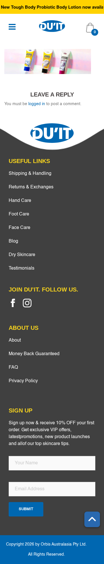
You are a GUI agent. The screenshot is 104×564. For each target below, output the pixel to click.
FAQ (13, 367)
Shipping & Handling (30, 173)
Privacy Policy (23, 381)
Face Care (19, 228)
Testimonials (21, 268)
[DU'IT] (52, 26)
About (15, 340)
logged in (36, 104)
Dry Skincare (22, 255)
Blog (13, 241)
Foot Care (19, 214)
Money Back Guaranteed (34, 354)
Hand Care (20, 200)
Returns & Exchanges (31, 187)
